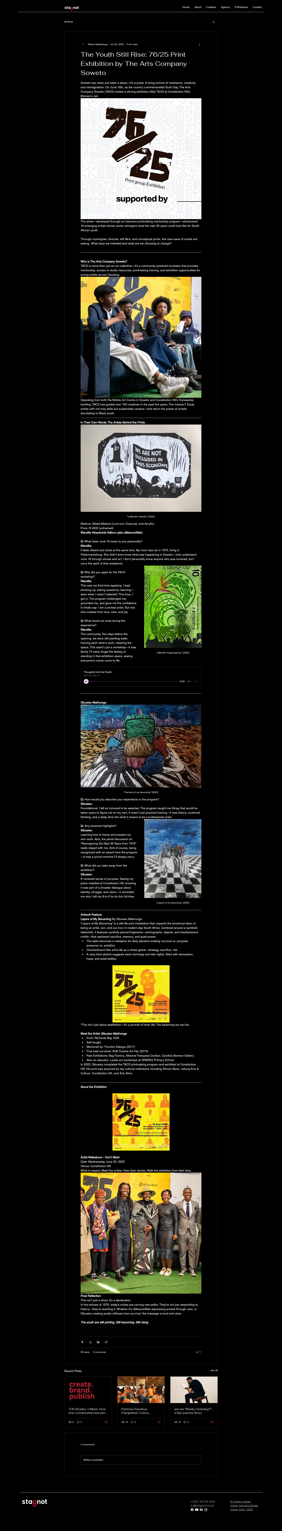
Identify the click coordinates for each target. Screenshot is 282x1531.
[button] (213, 22)
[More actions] (199, 44)
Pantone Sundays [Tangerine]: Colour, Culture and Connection (138, 1411)
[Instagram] (206, 1510)
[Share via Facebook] (82, 1342)
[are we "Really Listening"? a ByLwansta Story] (194, 1390)
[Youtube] (197, 1510)
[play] (86, 681)
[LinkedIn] (201, 1510)
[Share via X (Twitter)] (90, 1342)
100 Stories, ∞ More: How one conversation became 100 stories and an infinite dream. (87, 1411)
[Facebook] (192, 1510)
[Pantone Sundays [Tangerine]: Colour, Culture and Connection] (141, 1390)
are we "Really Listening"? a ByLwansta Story (193, 1411)
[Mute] (189, 681)
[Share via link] (106, 1342)
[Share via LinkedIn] (98, 1342)
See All (214, 1370)
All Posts (68, 21)
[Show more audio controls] (195, 681)
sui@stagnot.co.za (202, 1505)
